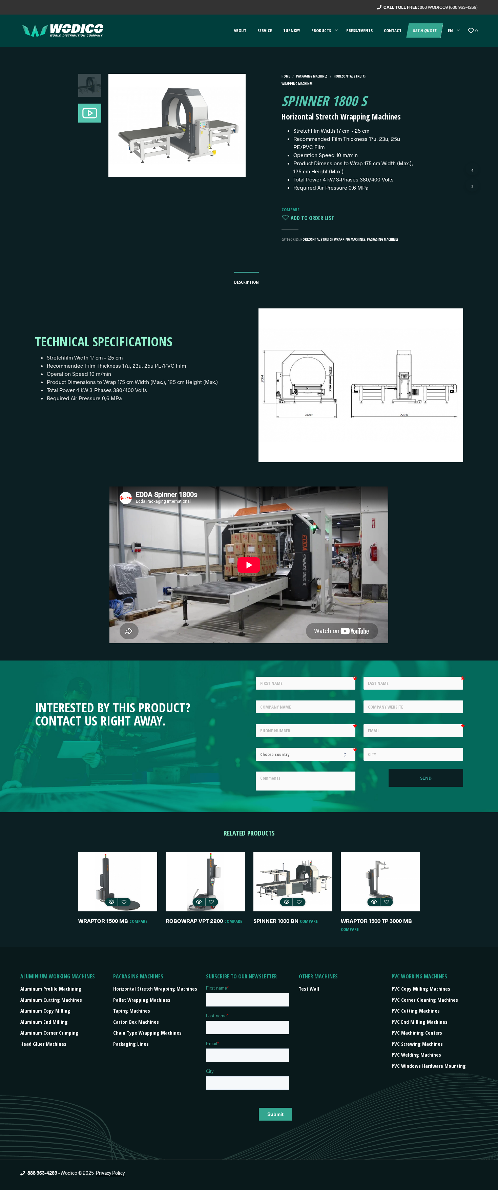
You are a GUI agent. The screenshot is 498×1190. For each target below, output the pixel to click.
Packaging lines (131, 1043)
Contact (392, 30)
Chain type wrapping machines (147, 1032)
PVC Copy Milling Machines (421, 988)
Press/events (359, 30)
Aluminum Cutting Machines (51, 999)
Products (321, 30)
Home (286, 76)
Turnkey (291, 30)
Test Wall (309, 988)
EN (450, 30)
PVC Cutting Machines (416, 1010)
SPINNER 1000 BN (275, 920)
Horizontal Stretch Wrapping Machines (332, 239)
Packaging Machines (312, 76)
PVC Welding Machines (416, 1054)
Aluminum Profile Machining (51, 988)
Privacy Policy (110, 1173)
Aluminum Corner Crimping (49, 1032)
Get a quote (424, 30)
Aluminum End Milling (44, 1021)
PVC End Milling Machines (420, 1021)
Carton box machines (136, 1021)
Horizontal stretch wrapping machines (155, 988)
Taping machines (131, 1010)
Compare (290, 210)
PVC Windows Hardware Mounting (429, 1065)
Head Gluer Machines (43, 1043)
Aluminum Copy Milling (45, 1010)
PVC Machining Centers (417, 1032)
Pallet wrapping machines (141, 999)
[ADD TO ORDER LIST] (124, 902)
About (240, 30)
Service (264, 30)
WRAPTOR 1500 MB (103, 920)
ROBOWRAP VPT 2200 (194, 920)
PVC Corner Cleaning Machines (425, 999)
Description (246, 282)
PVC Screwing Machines (417, 1043)
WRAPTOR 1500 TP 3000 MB (376, 920)
